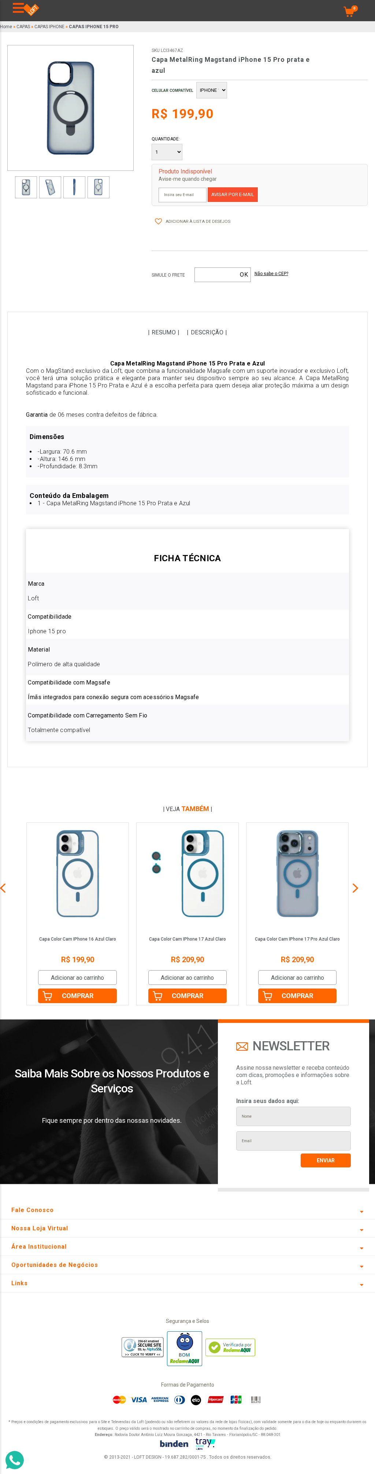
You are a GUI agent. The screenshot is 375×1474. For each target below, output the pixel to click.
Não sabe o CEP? (271, 273)
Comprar (77, 995)
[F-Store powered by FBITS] (205, 1444)
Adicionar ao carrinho (77, 977)
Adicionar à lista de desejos (198, 221)
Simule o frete (168, 275)
